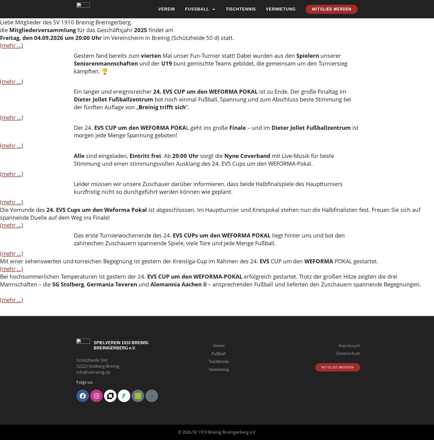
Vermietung (281, 9)
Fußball (197, 9)
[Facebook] (82, 396)
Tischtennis (241, 9)
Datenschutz (348, 353)
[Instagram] (96, 396)
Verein (166, 9)
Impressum (349, 345)
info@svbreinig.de (93, 372)
